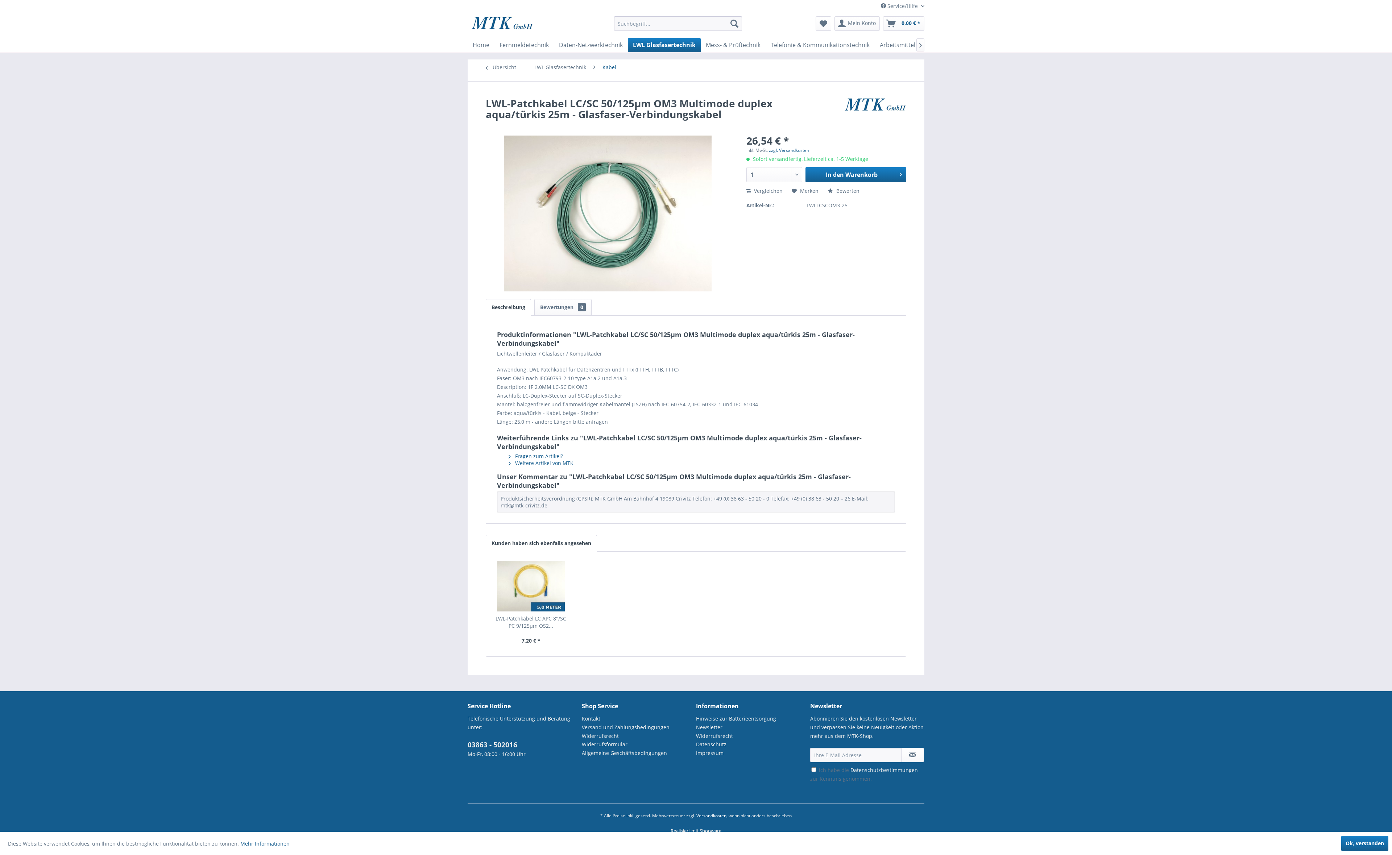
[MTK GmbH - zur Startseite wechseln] (502, 25)
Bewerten (847, 190)
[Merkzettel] (823, 23)
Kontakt (591, 718)
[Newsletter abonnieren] (912, 755)
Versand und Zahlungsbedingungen (626, 727)
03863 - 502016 (492, 745)
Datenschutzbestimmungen (884, 770)
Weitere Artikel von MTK (543, 463)
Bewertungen (561, 307)
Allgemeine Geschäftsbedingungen (624, 753)
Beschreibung (508, 307)
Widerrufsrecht (600, 735)
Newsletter (709, 727)
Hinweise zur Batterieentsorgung (736, 718)
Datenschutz (711, 744)
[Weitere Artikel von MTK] (875, 110)
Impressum (710, 753)
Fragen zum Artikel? (538, 456)
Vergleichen (768, 190)
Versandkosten (711, 816)
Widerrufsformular (604, 744)
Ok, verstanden (1365, 843)
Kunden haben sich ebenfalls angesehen (541, 543)
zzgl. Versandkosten (789, 150)
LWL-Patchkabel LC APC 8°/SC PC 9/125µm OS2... (531, 622)
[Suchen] (734, 23)
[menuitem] (678, 27)
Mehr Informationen (265, 843)
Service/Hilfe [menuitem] (902, 6)
